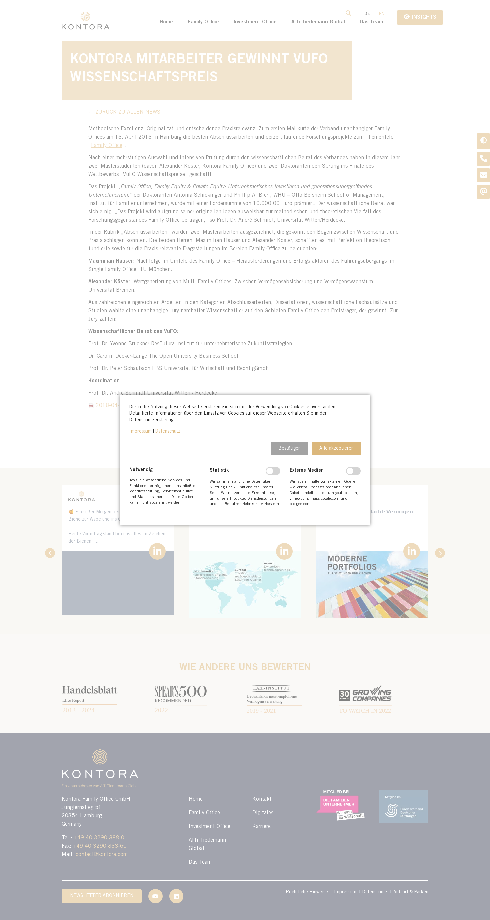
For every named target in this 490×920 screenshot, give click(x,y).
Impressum (140, 431)
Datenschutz (167, 431)
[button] (289, 448)
